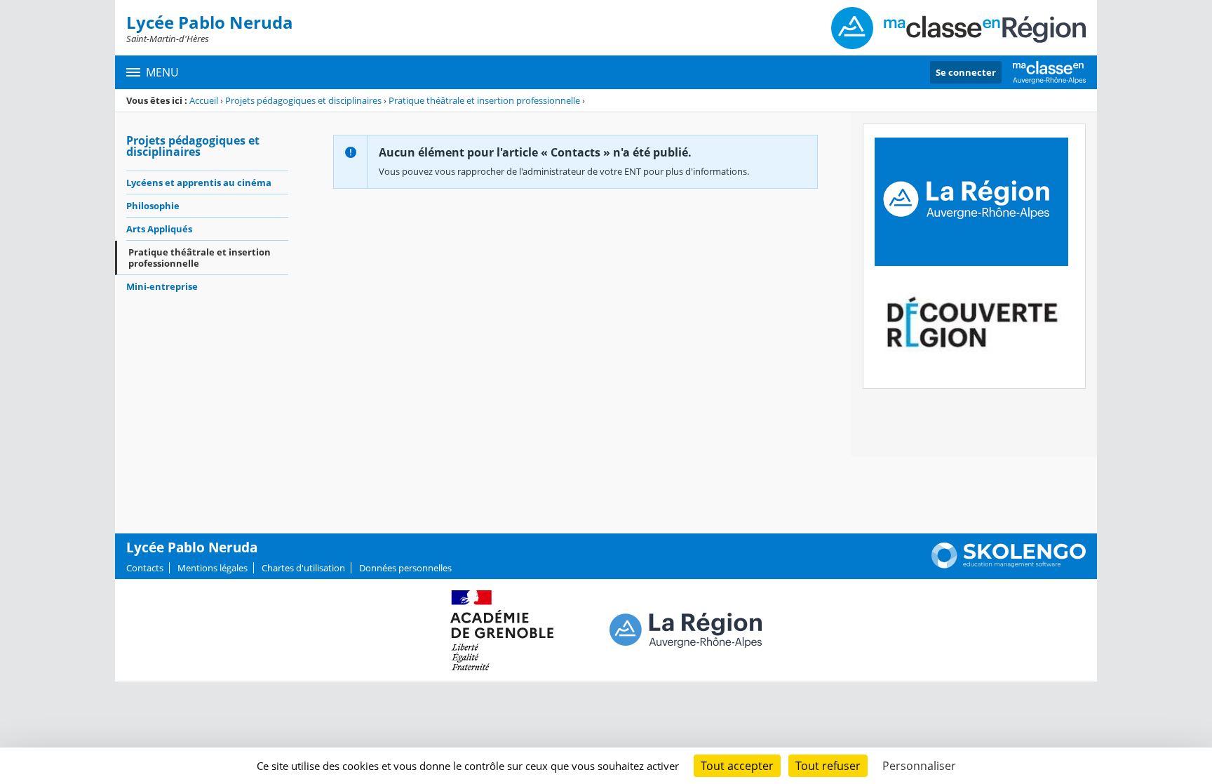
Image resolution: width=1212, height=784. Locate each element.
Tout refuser (828, 765)
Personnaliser (919, 765)
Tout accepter (737, 765)
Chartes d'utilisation (303, 567)
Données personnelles (405, 567)
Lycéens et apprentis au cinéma (198, 182)
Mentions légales (212, 567)
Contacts (144, 567)
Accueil (203, 100)
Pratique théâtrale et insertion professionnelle (484, 100)
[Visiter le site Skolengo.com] (1008, 565)
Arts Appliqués (159, 228)
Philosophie (153, 205)
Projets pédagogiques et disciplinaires (303, 100)
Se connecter (966, 72)
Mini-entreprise (162, 286)
